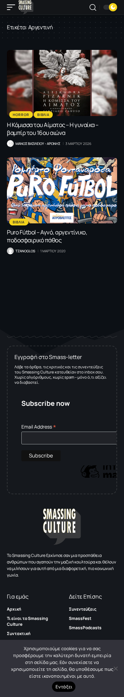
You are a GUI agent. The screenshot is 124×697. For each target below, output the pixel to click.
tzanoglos (25, 251)
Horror (21, 114)
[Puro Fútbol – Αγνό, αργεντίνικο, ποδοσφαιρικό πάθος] (62, 190)
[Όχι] (115, 668)
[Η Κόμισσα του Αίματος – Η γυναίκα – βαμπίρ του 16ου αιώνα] (62, 83)
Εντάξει (63, 686)
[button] (13, 7)
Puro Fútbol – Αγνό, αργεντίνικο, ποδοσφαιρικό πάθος (47, 236)
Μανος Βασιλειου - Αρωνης (38, 143)
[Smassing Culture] (26, 7)
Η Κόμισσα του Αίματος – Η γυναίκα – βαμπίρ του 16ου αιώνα (53, 129)
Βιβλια (43, 114)
